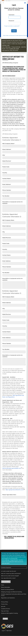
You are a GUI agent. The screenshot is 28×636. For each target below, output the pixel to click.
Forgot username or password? (11, 26)
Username (11, 14)
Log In (14, 30)
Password (11, 20)
